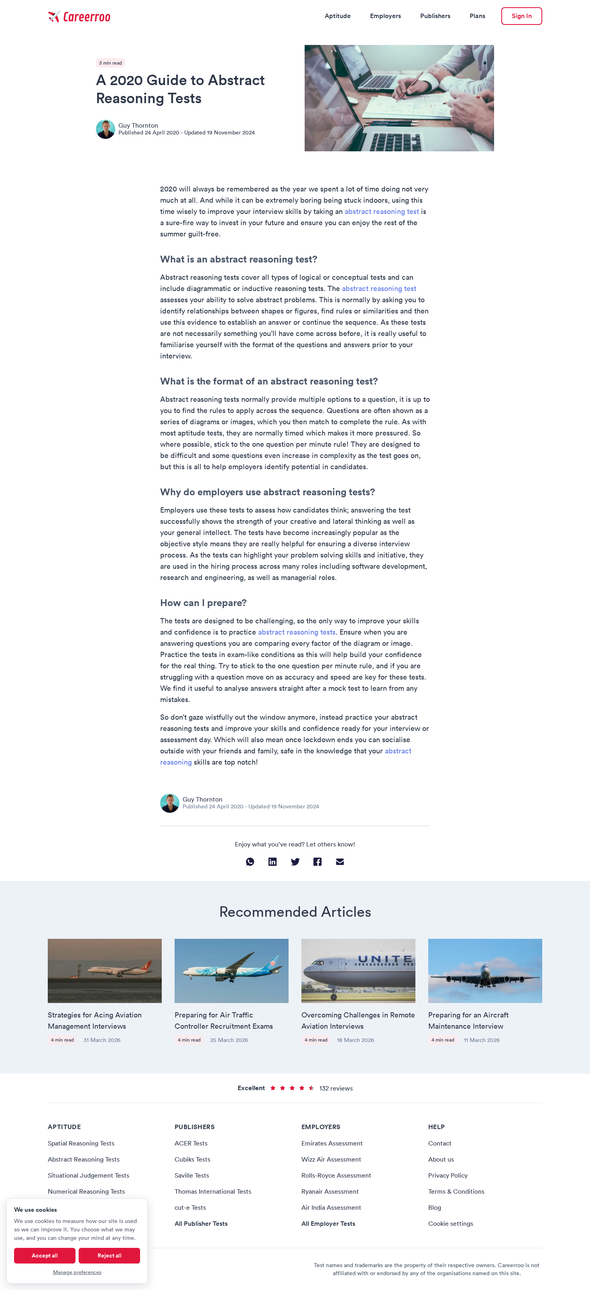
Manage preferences (77, 1272)
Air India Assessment (331, 1207)
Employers (385, 16)
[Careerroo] (80, 16)
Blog (434, 1207)
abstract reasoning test (382, 211)
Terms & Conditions (456, 1191)
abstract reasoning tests (297, 632)
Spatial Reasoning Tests (81, 1143)
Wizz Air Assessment (331, 1159)
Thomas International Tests (213, 1191)
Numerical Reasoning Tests (86, 1191)
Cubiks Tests (192, 1159)
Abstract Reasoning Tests (84, 1159)
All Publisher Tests (201, 1223)
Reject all (110, 1255)
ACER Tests (191, 1143)
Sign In (522, 16)
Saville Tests (192, 1175)
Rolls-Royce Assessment (336, 1175)
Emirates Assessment (332, 1143)
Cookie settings (450, 1223)
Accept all (45, 1255)
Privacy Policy (448, 1175)
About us (441, 1159)
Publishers (435, 16)
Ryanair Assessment (330, 1191)
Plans (477, 16)
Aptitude (338, 16)
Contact (440, 1143)
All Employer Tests (328, 1223)
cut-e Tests (190, 1207)
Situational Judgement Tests (88, 1175)
